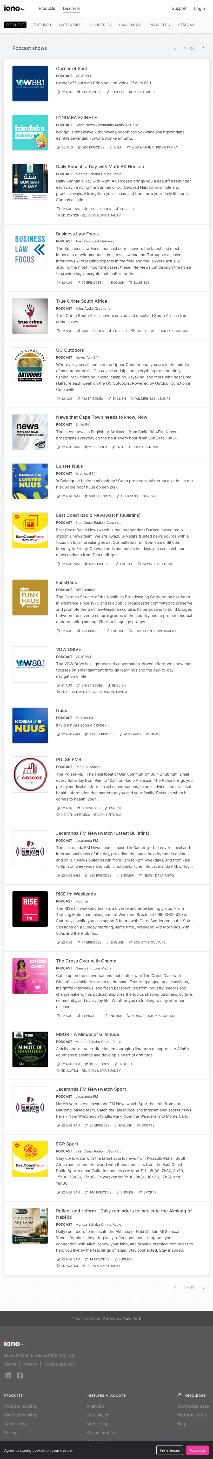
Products (47, 8)
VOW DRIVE (68, 649)
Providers (160, 25)
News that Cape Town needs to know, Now (101, 417)
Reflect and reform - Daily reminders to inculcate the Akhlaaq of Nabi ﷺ (124, 1214)
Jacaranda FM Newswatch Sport (91, 1089)
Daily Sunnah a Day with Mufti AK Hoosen (100, 166)
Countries (100, 25)
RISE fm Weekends (76, 894)
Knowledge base (192, 1406)
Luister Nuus (69, 466)
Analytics (95, 1406)
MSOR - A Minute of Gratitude (87, 1034)
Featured (42, 25)
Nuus (61, 710)
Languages (130, 25)
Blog (180, 1423)
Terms (10, 1364)
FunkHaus (66, 582)
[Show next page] (203, 48)
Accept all (197, 1450)
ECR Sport (67, 1143)
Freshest (15, 25)
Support (179, 8)
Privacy (30, 1364)
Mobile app (97, 1423)
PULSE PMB (68, 759)
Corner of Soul (71, 68)
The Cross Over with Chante (86, 960)
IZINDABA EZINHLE (76, 117)
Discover (71, 8)
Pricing (11, 1432)
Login (199, 8)
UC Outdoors (70, 350)
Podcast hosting (20, 1406)
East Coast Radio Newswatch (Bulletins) (98, 515)
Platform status (191, 1414)
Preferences (170, 1450)
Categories (70, 25)
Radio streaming (20, 1414)
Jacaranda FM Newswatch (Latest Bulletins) (102, 833)
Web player (97, 1414)
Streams (186, 25)
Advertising (15, 1423)
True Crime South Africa (81, 301)
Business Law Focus (77, 233)
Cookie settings (59, 1364)
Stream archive (101, 1432)
